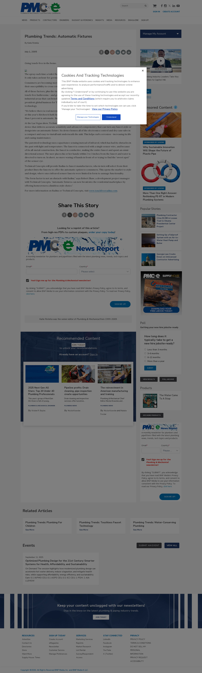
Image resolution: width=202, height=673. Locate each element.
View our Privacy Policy (105, 109)
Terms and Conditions (82, 98)
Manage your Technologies (88, 117)
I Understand (111, 117)
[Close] (143, 71)
